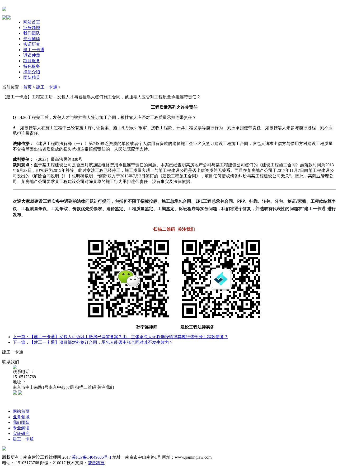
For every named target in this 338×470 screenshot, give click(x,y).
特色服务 (31, 66)
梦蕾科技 (96, 463)
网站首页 (31, 22)
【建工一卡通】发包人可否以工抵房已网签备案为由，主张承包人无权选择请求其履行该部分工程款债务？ (129, 337)
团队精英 (31, 77)
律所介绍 (31, 72)
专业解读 (31, 38)
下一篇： (21, 342)
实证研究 (31, 44)
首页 (27, 87)
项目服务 (31, 61)
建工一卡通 (33, 49)
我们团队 (31, 33)
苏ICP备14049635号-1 (91, 457)
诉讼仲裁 (31, 55)
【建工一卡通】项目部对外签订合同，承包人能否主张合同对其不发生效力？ (101, 342)
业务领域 (31, 27)
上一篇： (21, 337)
